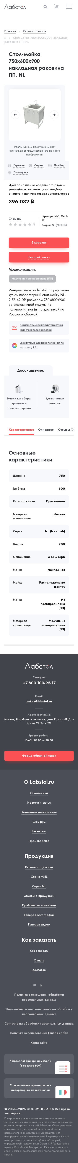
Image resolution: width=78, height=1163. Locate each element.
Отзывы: (15, 218)
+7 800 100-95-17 (39, 683)
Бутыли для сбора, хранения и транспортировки (19, 403)
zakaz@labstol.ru (39, 701)
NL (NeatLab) (59, 225)
